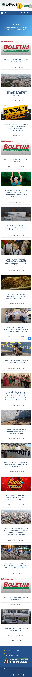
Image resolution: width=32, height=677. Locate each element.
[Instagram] (12, 13)
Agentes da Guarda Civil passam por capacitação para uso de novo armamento (16, 464)
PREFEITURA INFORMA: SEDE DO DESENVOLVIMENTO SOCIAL (16, 93)
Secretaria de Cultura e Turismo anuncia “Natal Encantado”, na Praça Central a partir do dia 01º (16, 497)
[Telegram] (18, 13)
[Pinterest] (27, 13)
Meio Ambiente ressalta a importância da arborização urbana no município (16, 431)
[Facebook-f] (5, 13)
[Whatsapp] (30, 13)
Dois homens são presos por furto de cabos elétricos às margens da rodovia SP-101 (16, 296)
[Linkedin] (21, 13)
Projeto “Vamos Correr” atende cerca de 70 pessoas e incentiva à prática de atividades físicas (16, 566)
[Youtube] (24, 13)
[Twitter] (8, 13)
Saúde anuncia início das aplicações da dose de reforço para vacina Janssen (16, 228)
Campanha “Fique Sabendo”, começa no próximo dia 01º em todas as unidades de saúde (16, 329)
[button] (1, 12)
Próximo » (20, 640)
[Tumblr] (15, 13)
